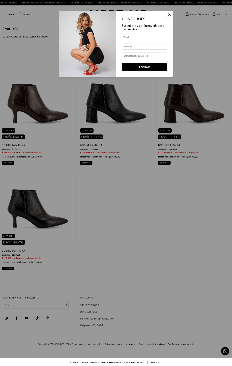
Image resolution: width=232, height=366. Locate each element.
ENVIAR (144, 67)
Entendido (155, 362)
